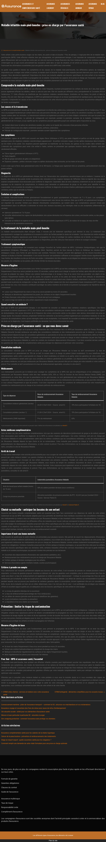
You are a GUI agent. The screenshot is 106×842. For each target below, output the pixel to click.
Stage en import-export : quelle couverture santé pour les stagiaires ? (26, 740)
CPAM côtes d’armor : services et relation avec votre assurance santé (26, 693)
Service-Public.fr (74, 505)
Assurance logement (51, 6)
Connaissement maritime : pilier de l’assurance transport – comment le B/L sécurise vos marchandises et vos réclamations (45, 705)
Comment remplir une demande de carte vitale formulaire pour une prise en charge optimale (34, 743)
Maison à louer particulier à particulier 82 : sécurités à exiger (23, 715)
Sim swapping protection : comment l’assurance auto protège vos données (28, 719)
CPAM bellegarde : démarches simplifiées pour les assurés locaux (79, 692)
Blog (102, 4)
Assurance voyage (93, 6)
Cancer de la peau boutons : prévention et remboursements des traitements (28, 736)
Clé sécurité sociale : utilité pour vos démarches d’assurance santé (25, 712)
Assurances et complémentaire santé (31, 6)
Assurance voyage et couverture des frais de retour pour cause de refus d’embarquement (33, 708)
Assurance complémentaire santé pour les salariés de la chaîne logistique (28, 733)
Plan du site (53, 841)
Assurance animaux (79, 6)
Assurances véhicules (65, 6)
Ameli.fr (65, 425)
